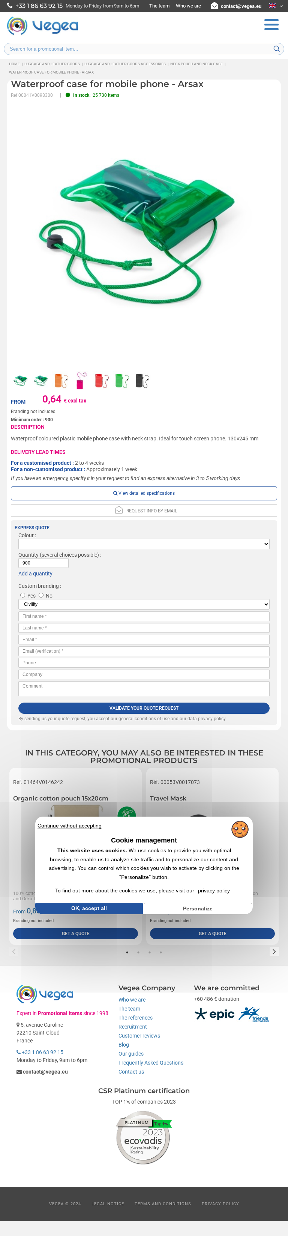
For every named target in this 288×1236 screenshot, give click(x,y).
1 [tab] (127, 952)
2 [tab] (138, 952)
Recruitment (132, 1027)
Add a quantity (35, 573)
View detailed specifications (146, 493)
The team (159, 6)
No (49, 596)
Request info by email (151, 511)
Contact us (131, 1072)
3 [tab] (149, 952)
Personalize (198, 909)
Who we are (188, 6)
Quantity (28, 555)
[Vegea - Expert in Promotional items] (42, 34)
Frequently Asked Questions (150, 1063)
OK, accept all (89, 908)
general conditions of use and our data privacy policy (172, 718)
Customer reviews (139, 1036)
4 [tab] (161, 952)
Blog (123, 1045)
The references (135, 1018)
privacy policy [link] (214, 891)
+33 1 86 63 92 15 (42, 1052)
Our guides (131, 1054)
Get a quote (76, 933)
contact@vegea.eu (241, 6)
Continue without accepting (70, 825)
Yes (31, 596)
